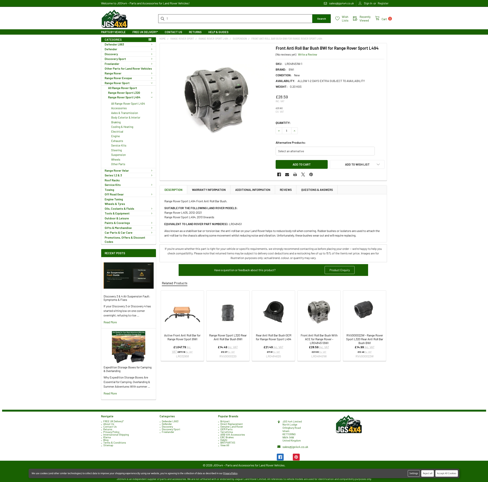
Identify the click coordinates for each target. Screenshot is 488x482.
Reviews (286, 189)
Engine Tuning (114, 199)
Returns (195, 32)
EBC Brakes (227, 437)
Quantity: (283, 122)
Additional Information (252, 189)
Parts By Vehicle (113, 32)
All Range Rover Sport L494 (128, 103)
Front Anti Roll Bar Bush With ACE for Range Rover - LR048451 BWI (319, 339)
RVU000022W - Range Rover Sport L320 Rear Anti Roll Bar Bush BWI (364, 339)
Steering (116, 150)
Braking (116, 122)
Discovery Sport (115, 59)
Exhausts (117, 141)
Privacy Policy (111, 431)
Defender (111, 49)
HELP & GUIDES (218, 32)
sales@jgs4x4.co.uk (295, 447)
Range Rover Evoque (118, 78)
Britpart (225, 421)
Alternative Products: (291, 142)
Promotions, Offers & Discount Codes (125, 240)
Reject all (427, 473)
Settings (413, 473)
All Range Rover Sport (122, 88)
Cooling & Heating (122, 126)
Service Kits (118, 145)
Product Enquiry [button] (339, 270)
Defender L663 (114, 44)
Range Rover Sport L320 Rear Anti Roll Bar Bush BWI (228, 337)
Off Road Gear (114, 194)
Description (173, 189)
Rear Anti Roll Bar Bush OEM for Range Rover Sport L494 (273, 337)
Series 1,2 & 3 (113, 175)
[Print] (295, 174)
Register (383, 3)
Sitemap (108, 445)
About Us (108, 423)
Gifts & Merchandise (118, 227)
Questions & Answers (317, 189)
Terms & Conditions (114, 442)
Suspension (118, 154)
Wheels (115, 159)
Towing (109, 189)
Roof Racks (112, 180)
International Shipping (116, 434)
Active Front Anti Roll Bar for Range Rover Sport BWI (182, 337)
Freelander (112, 63)
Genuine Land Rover (231, 426)
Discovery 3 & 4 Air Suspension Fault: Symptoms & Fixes (127, 298)
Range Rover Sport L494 (124, 97)
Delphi (223, 439)
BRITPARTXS (227, 442)
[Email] (287, 174)
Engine (115, 136)
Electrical (117, 131)
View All (224, 445)
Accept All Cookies (446, 473)
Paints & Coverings (117, 223)
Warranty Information (209, 189)
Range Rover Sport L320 (124, 92)
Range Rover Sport (117, 83)
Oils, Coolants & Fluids (119, 208)
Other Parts (118, 164)
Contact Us (173, 32)
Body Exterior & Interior (125, 117)
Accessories (119, 108)
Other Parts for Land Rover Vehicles (128, 68)
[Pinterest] (311, 174)
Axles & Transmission (124, 113)
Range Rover (113, 73)
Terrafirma (226, 431)
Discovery (111, 54)
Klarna (107, 437)
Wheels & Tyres (115, 204)
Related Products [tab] (174, 283)
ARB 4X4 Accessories (232, 434)
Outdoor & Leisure (117, 218)
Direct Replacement (231, 423)
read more (110, 322)
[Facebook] (279, 174)
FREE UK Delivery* (145, 32)
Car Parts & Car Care (118, 232)
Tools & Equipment (117, 213)
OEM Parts (226, 429)
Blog (105, 439)
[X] (303, 174)
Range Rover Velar (117, 170)
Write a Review (307, 54)
